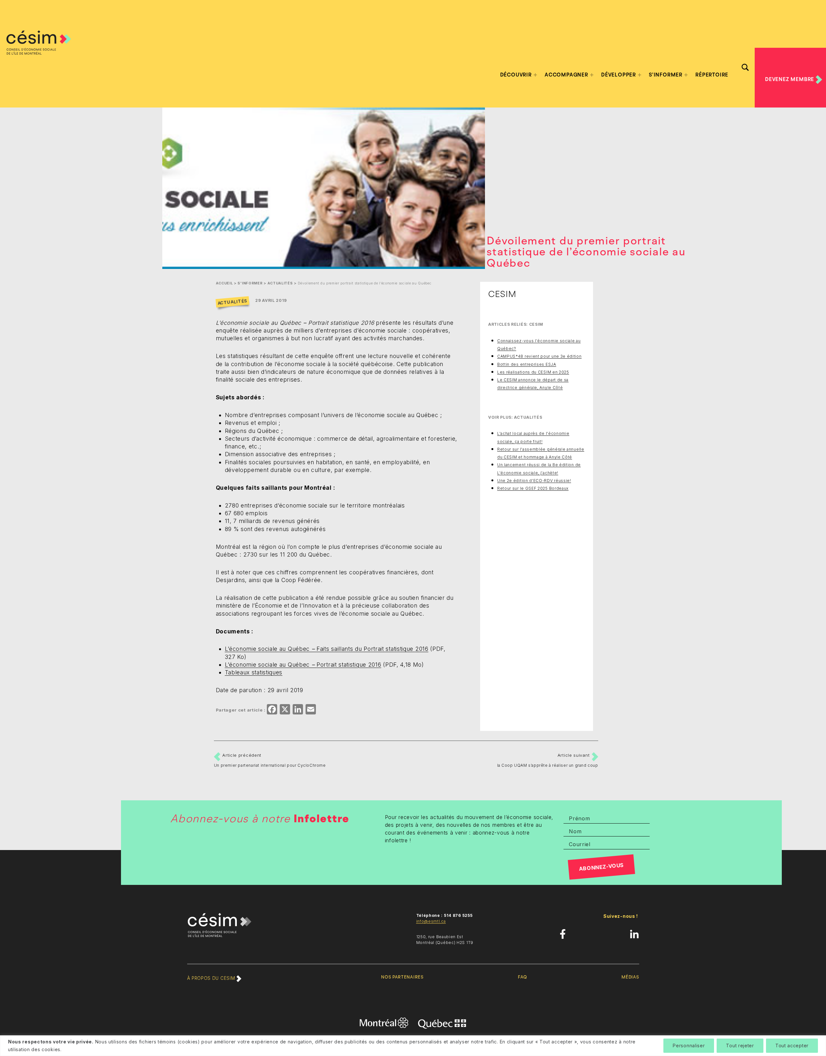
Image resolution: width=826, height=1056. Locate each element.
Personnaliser (689, 1045)
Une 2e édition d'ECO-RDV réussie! (534, 480)
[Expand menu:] (535, 75)
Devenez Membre (790, 79)
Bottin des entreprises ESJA (526, 364)
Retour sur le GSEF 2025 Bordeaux (533, 488)
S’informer (665, 74)
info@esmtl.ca (431, 921)
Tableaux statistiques (254, 672)
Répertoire (711, 74)
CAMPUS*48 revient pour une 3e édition (539, 356)
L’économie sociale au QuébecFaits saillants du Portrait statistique (326, 648)
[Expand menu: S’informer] (686, 75)
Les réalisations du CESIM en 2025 (533, 372)
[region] (413, 1045)
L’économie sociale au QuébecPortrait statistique (303, 664)
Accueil (224, 283)
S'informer (249, 283)
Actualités (280, 283)
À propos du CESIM (212, 978)
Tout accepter (792, 1045)
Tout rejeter (740, 1045)
